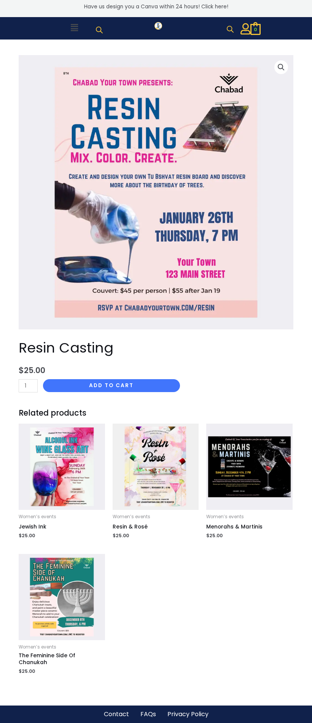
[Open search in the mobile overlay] (99, 30)
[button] (74, 28)
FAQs (148, 714)
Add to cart (111, 385)
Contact (116, 714)
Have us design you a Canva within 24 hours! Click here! (156, 6)
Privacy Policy (188, 714)
